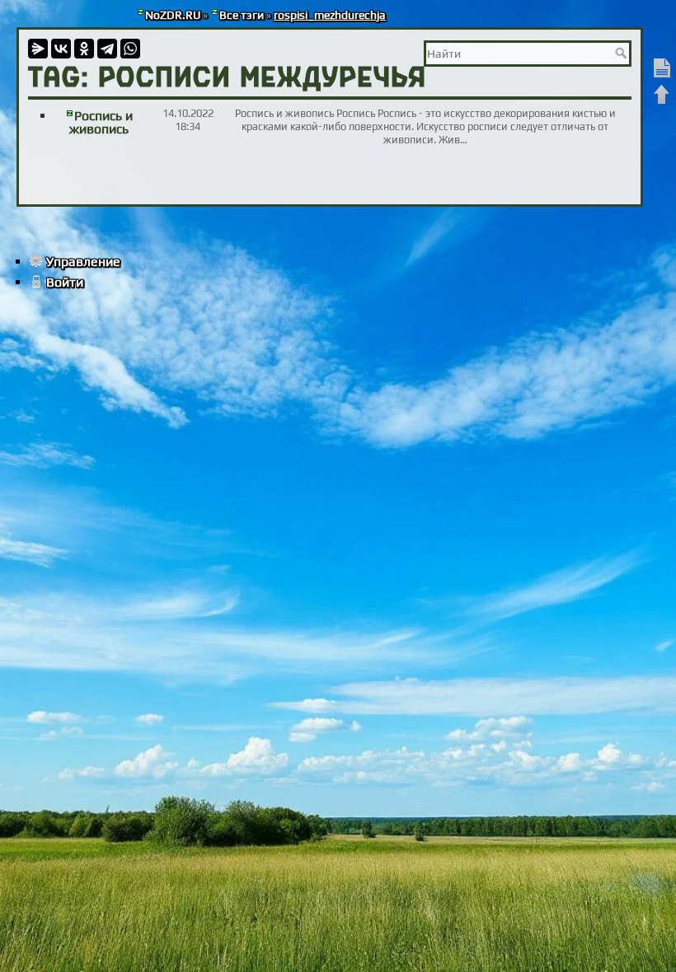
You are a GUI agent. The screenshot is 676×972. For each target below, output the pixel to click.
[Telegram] (107, 48)
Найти (623, 52)
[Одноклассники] (84, 48)
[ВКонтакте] (61, 48)
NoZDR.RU (172, 14)
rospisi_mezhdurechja (330, 14)
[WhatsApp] (130, 48)
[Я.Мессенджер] (38, 48)
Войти (64, 282)
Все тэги (241, 14)
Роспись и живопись (101, 122)
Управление (83, 261)
